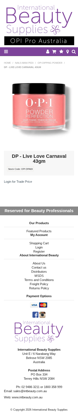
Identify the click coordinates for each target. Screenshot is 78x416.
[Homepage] (39, 331)
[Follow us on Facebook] (35, 314)
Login (39, 247)
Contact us (39, 267)
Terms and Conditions (39, 280)
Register (39, 251)
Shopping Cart (39, 243)
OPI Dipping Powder (50, 63)
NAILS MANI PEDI (24, 63)
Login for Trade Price (18, 181)
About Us (39, 263)
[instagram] (42, 314)
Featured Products (39, 231)
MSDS (39, 275)
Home (7, 63)
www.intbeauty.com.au (27, 397)
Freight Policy (39, 284)
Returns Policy (39, 288)
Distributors (39, 271)
